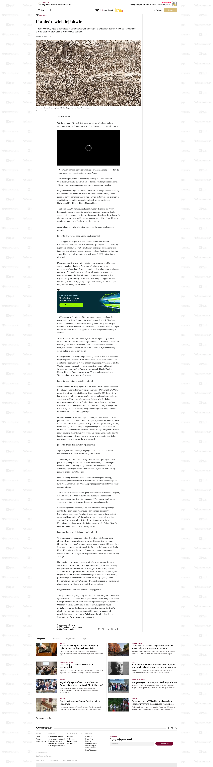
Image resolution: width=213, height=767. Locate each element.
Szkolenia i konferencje (44, 756)
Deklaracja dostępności (56, 746)
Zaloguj (170, 10)
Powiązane (40, 639)
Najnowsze (70, 639)
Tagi (84, 639)
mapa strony (40, 760)
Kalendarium (54, 760)
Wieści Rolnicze (90, 748)
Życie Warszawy (91, 750)
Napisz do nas (41, 741)
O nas (38, 737)
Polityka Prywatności (55, 737)
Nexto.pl (88, 741)
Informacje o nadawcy (56, 743)
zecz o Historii (107, 10)
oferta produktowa (70, 760)
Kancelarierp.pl (90, 746)
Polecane (56, 639)
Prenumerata (72, 741)
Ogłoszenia (71, 739)
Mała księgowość (91, 743)
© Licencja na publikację (66, 625)
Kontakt (38, 739)
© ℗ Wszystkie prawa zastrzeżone (69, 627)
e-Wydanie (158, 10)
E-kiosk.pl (88, 737)
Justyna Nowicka (63, 116)
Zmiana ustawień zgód (56, 739)
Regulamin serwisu (55, 741)
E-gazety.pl (89, 739)
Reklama (70, 737)
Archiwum (71, 743)
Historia (43, 15)
